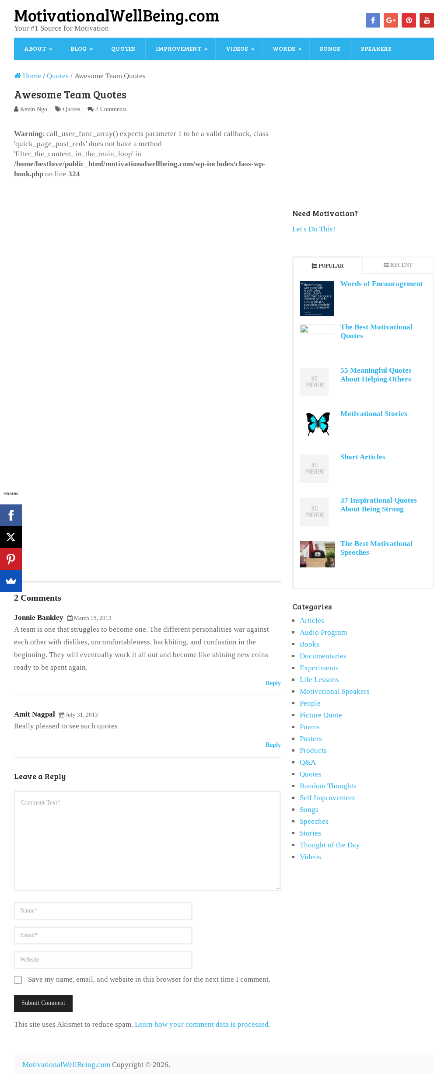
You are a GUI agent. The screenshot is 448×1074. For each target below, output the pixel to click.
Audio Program (323, 632)
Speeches (314, 821)
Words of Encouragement (381, 284)
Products (313, 750)
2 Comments (110, 109)
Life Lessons (319, 679)
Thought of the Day (330, 845)
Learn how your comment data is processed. (202, 1024)
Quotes (123, 48)
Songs (330, 48)
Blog (78, 48)
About (35, 48)
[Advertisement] (147, 244)
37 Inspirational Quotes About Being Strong (378, 504)
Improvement (178, 48)
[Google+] (391, 20)
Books (309, 644)
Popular (331, 266)
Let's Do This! (314, 229)
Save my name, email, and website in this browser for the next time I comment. (149, 979)
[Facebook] (373, 20)
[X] (11, 537)
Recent (401, 265)
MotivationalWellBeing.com (117, 15)
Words (284, 48)
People (310, 703)
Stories (310, 833)
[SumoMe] (11, 581)
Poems (310, 727)
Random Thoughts (328, 786)
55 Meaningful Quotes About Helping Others (376, 374)
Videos (237, 48)
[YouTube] (427, 20)
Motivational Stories (373, 413)
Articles (312, 620)
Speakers (376, 48)
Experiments (319, 668)
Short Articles (362, 457)
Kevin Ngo (33, 109)
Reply (273, 683)
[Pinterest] (409, 20)
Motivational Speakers (335, 691)
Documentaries (323, 656)
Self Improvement (327, 798)
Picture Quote (321, 715)
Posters (311, 739)
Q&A (308, 762)
